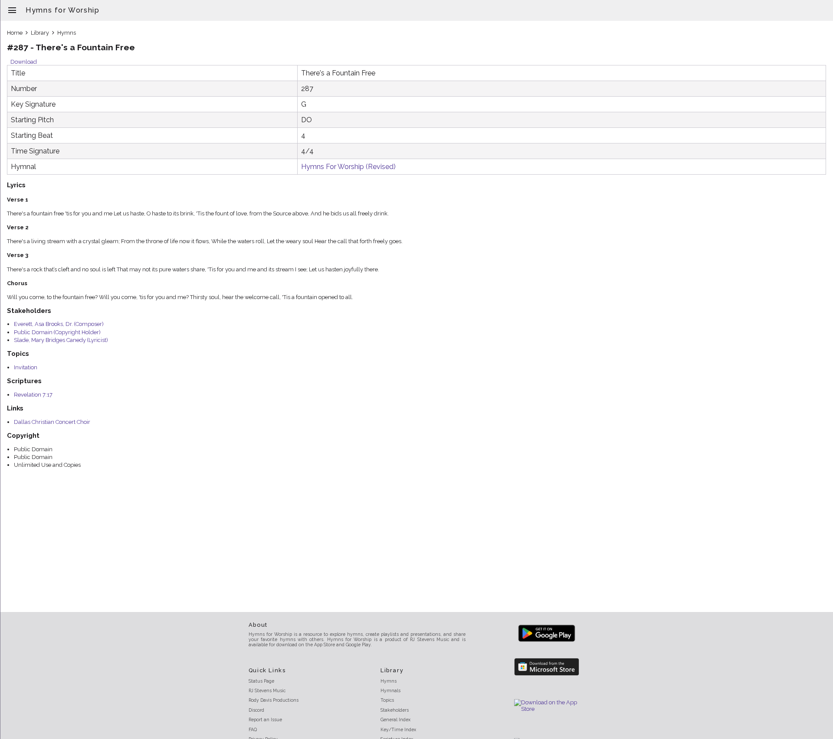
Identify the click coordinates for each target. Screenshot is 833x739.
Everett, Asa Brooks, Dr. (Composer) (59, 324)
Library (40, 32)
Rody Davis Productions (273, 700)
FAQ (253, 729)
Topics (387, 700)
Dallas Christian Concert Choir (52, 422)
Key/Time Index (398, 729)
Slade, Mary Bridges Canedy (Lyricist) (61, 340)
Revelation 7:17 (33, 394)
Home (15, 32)
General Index (395, 719)
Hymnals (390, 690)
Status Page (261, 681)
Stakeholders (394, 710)
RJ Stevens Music (267, 690)
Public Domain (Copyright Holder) (57, 332)
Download (23, 62)
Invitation (25, 367)
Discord (256, 710)
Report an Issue (265, 719)
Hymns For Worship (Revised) (348, 167)
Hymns (66, 32)
